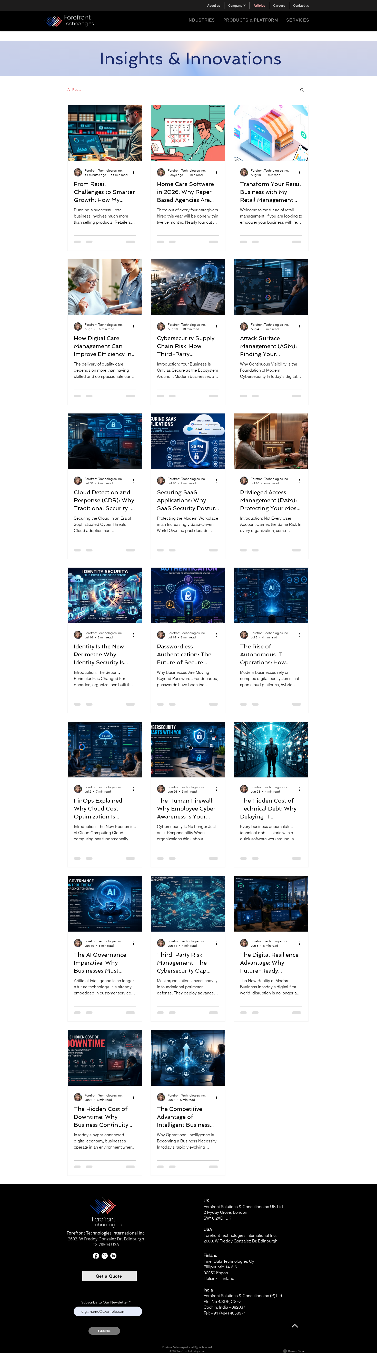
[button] (237, 5)
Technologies (79, 23)
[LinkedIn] (113, 1256)
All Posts (74, 89)
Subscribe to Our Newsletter (104, 1302)
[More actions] (135, 172)
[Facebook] (96, 1256)
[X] (105, 1256)
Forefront (77, 17)
